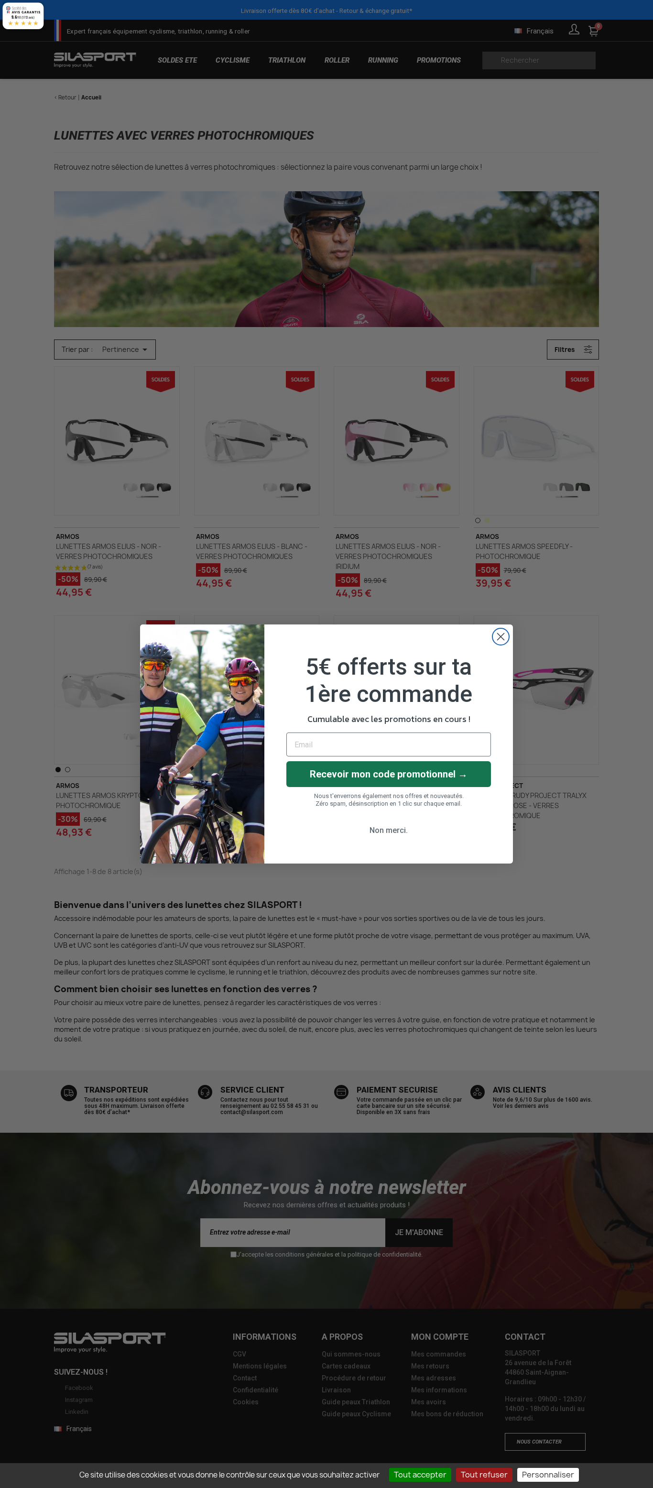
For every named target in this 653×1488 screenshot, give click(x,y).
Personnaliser (548, 1474)
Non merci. (389, 830)
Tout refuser (484, 1474)
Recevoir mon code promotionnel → (389, 774)
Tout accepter (420, 1474)
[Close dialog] (500, 636)
